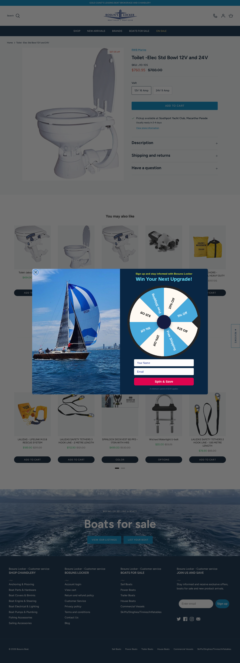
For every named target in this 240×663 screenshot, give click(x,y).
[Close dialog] (35, 272)
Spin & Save (164, 381)
